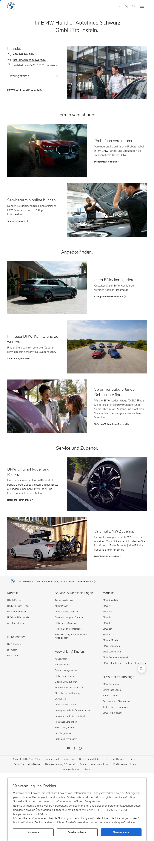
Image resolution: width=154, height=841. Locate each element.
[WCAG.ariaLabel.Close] (132, 656)
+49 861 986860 (23, 54)
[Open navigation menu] (142, 6)
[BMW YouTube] (68, 749)
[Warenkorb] (126, 6)
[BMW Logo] (11, 6)
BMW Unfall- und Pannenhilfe (24, 90)
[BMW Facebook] (74, 749)
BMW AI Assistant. (101, 666)
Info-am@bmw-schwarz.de (29, 60)
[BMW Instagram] (80, 749)
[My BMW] (119, 6)
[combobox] (142, 669)
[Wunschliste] (134, 6)
